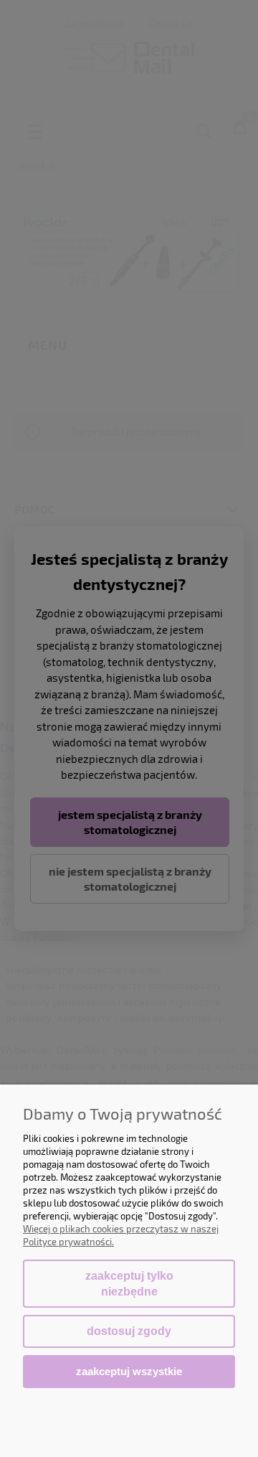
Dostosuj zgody (129, 1331)
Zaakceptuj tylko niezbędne (129, 1284)
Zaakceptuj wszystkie (129, 1371)
